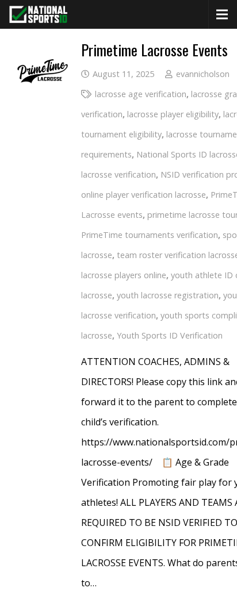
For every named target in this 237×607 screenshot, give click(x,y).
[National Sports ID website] (38, 14)
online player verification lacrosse (143, 194)
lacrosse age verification (140, 94)
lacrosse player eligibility (173, 114)
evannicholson (203, 73)
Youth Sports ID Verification (170, 335)
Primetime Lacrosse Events (154, 50)
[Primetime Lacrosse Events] (42, 52)
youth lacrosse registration (168, 295)
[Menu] (222, 14)
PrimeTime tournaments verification (149, 234)
